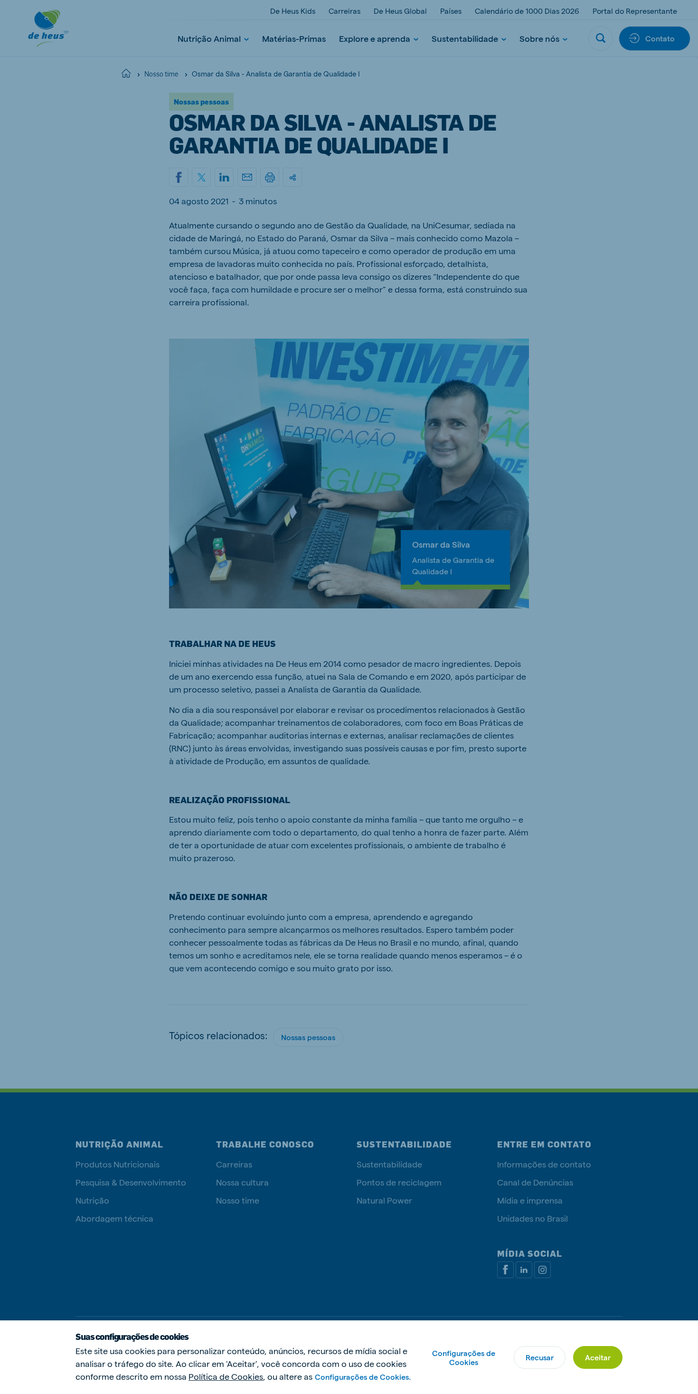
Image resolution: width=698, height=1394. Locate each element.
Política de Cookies (226, 1376)
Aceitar (598, 1357)
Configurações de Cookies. (363, 1376)
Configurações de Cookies (463, 1357)
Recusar (540, 1357)
